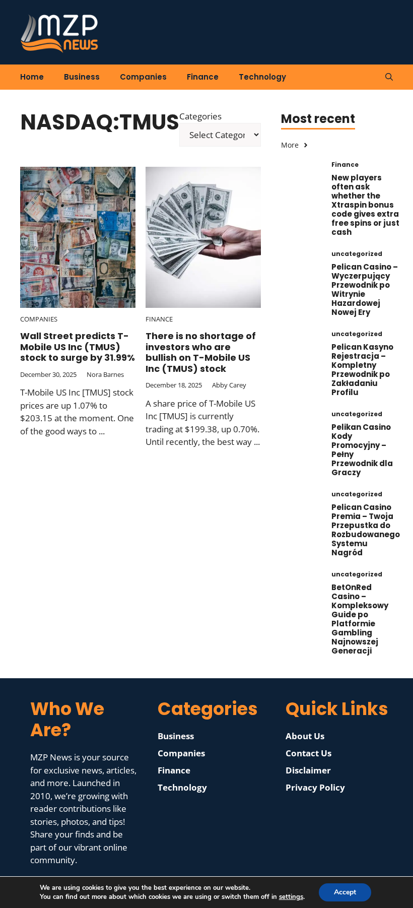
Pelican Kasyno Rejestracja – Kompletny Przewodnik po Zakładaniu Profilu (362, 370)
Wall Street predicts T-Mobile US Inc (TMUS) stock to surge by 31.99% (77, 347)
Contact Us (308, 753)
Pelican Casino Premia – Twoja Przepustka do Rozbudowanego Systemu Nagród (365, 530)
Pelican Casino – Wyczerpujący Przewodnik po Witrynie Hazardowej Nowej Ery (364, 289)
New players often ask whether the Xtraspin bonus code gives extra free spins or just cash (365, 204)
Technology (262, 77)
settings (291, 896)
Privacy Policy (315, 787)
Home (32, 77)
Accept (345, 892)
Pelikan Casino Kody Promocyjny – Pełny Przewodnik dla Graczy (362, 450)
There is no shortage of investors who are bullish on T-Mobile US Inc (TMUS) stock (201, 352)
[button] (389, 77)
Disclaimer (308, 770)
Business (82, 77)
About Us (305, 736)
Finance (203, 77)
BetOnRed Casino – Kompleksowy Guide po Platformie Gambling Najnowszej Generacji (359, 619)
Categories (200, 116)
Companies (143, 77)
